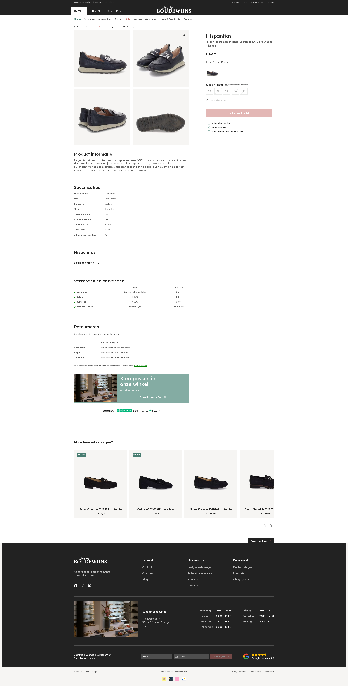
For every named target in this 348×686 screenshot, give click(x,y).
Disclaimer (269, 672)
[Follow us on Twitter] (89, 585)
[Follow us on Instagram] (82, 585)
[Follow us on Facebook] (75, 585)
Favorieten (239, 573)
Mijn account (240, 560)
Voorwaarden (255, 672)
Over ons (235, 2)
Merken (137, 19)
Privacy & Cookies (238, 672)
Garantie (193, 585)
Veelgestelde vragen (200, 567)
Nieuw (77, 19)
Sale (127, 19)
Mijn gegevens (241, 579)
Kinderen (115, 11)
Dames (78, 11)
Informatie (148, 560)
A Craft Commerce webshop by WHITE (173, 672)
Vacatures (150, 19)
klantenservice (140, 365)
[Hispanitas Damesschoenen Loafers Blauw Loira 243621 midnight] (212, 72)
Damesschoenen (92, 27)
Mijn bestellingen (243, 567)
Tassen (118, 19)
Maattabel (194, 579)
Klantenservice (257, 2)
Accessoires (104, 19)
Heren (95, 11)
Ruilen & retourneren (200, 573)
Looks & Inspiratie (169, 19)
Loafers (104, 27)
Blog (245, 2)
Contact (270, 2)
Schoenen (89, 19)
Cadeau (188, 19)
